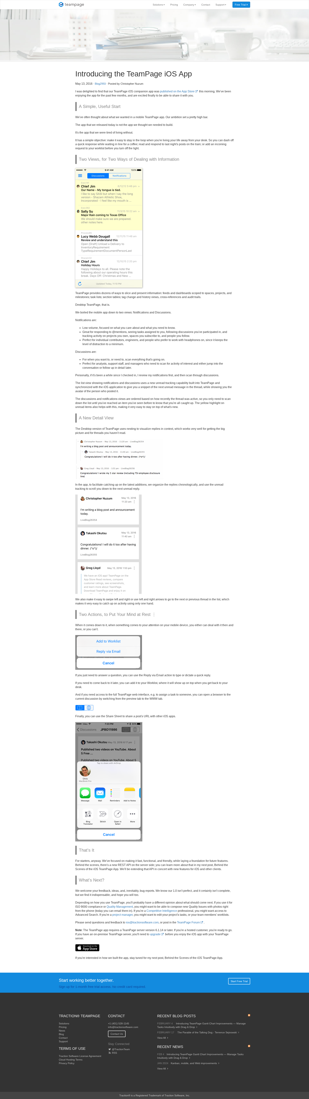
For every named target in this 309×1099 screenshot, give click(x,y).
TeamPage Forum (188, 922)
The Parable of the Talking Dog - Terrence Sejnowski (207, 1032)
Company (188, 4)
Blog (61, 1034)
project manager (122, 914)
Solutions (158, 4)
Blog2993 (100, 83)
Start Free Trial (239, 981)
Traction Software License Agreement (80, 1056)
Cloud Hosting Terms (70, 1059)
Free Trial (240, 4)
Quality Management (120, 906)
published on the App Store (177, 91)
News (62, 1030)
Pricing (174, 4)
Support (219, 4)
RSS (114, 1052)
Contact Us (117, 1033)
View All (161, 1037)
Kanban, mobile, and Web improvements (194, 1063)
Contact (205, 4)
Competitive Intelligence (161, 910)
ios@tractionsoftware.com (142, 922)
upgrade (155, 934)
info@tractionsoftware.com (123, 1027)
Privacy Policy (66, 1063)
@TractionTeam (120, 1049)
